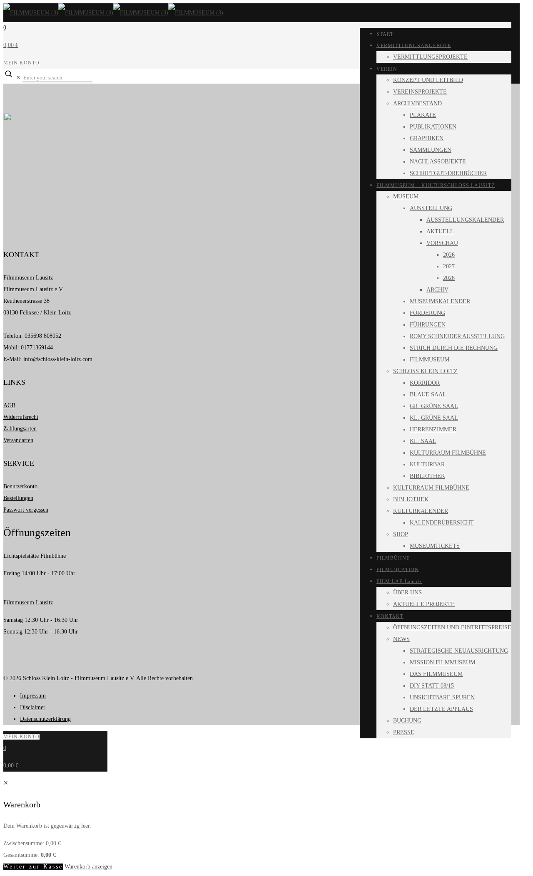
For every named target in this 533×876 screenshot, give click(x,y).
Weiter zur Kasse (33, 867)
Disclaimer (32, 707)
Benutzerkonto (20, 486)
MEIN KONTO (21, 63)
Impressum (33, 696)
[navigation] (266, 825)
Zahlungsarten (20, 429)
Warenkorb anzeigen (88, 867)
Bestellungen (18, 498)
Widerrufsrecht (20, 417)
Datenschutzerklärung (45, 719)
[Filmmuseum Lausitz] (113, 12)
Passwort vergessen (25, 510)
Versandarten (18, 440)
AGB (9, 405)
